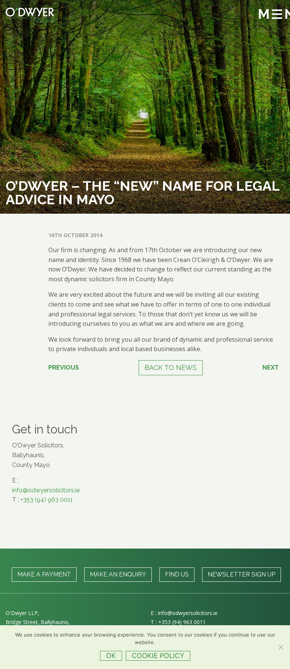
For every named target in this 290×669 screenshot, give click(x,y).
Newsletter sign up (241, 574)
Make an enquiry (118, 574)
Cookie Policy (158, 656)
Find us (177, 574)
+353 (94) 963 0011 (46, 499)
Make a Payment (44, 574)
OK (111, 656)
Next (270, 367)
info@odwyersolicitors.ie (46, 490)
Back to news (171, 367)
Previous (63, 367)
